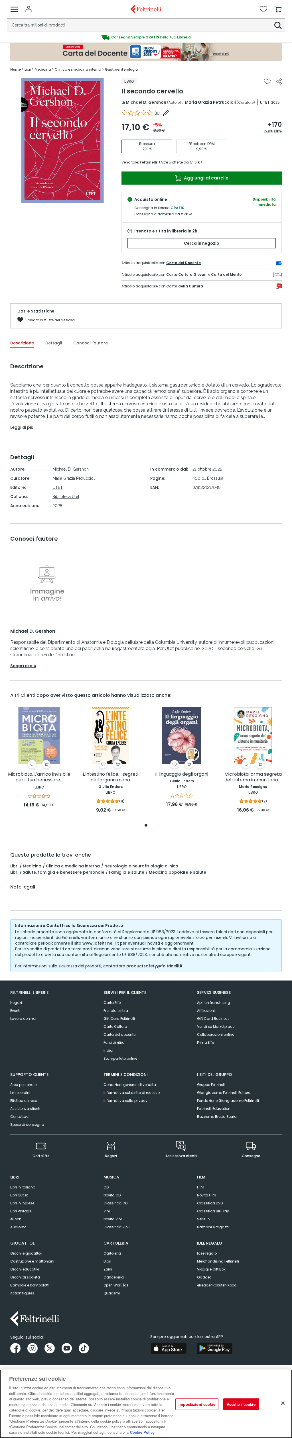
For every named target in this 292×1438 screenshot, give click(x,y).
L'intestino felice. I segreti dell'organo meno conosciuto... (110, 777)
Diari (107, 1261)
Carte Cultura (115, 1026)
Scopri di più (23, 666)
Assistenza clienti (25, 1108)
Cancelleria (114, 1277)
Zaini (108, 1269)
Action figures (22, 1293)
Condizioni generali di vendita (130, 1084)
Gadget (204, 1277)
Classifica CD (115, 1203)
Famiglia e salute (126, 872)
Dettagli (53, 343)
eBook (15, 1219)
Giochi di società (25, 1277)
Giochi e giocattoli (26, 1253)
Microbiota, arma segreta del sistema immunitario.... (253, 777)
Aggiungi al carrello (205, 178)
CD (106, 1187)
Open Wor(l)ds (116, 1285)
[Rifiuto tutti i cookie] (283, 1403)
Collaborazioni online (215, 1034)
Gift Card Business (213, 1018)
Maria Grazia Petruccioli (210, 102)
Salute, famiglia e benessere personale (63, 872)
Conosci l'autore (90, 343)
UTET (265, 102)
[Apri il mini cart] (278, 9)
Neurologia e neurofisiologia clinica (141, 866)
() (157, 113)
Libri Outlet (19, 1195)
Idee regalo (207, 1253)
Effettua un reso (23, 1100)
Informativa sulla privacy (125, 1100)
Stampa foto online (120, 1058)
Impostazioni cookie (197, 1404)
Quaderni (112, 1293)
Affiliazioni (206, 1010)
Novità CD (112, 1195)
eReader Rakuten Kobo (216, 1285)
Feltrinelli (148, 162)
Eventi (15, 1010)
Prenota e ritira (116, 1010)
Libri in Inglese (22, 1203)
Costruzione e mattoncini (32, 1261)
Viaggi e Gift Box (211, 1269)
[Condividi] (279, 81)
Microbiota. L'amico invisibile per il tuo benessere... (39, 777)
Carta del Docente (183, 262)
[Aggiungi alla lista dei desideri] (267, 81)
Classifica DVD (210, 1203)
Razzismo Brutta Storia (217, 1116)
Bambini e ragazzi (213, 1227)
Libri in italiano (22, 1187)
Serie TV (203, 1219)
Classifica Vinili (117, 1227)
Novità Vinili (113, 1219)
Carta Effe (112, 1002)
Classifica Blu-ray (213, 1211)
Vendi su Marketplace (215, 1026)
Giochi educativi (24, 1269)
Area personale (23, 1084)
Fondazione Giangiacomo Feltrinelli (228, 1100)
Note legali (22, 887)
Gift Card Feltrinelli (119, 1018)
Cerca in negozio (201, 243)
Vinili (107, 1211)
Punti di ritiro (114, 1042)
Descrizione (22, 343)
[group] (146, 37)
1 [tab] (146, 826)
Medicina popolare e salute (177, 872)
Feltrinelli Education (213, 1108)
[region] (146, 1403)
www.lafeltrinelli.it (100, 943)
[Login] (28, 9)
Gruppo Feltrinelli (211, 1084)
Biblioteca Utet (65, 496)
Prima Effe (205, 1042)
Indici (108, 1050)
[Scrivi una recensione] (166, 112)
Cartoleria (112, 1253)
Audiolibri (18, 1227)
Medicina (32, 866)
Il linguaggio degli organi (181, 774)
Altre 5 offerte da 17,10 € (180, 162)
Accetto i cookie (241, 1404)
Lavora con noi (23, 1018)
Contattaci (19, 1116)
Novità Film (206, 1195)
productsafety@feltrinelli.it (154, 966)
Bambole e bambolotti (29, 1285)
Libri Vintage (20, 1211)
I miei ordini (20, 1092)
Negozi (16, 1002)
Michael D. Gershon (146, 102)
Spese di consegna (27, 1124)
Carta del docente (119, 1034)
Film (200, 1187)
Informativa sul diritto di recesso (132, 1092)
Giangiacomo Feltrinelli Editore (223, 1092)
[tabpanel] (39, 757)
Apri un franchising (213, 1002)
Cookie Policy (142, 1432)
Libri (14, 866)
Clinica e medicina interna (73, 866)
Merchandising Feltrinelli (218, 1261)
